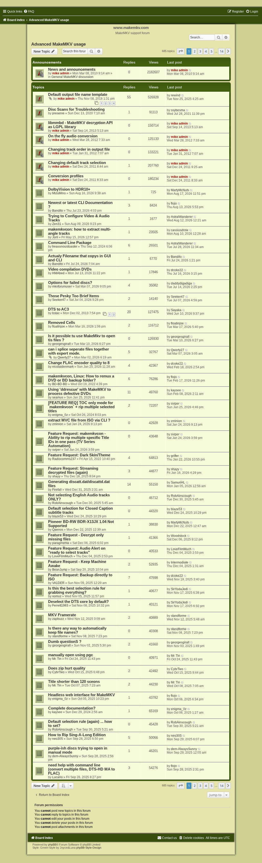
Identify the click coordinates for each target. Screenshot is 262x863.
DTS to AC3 (58, 309)
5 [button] (211, 51)
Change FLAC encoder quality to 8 (79, 363)
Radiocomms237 (64, 459)
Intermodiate (179, 562)
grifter (175, 456)
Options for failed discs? (70, 283)
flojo (174, 203)
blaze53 (57, 516)
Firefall (57, 489)
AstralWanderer (182, 217)
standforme (179, 616)
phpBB (52, 844)
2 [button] (194, 51)
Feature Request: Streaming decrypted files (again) (73, 470)
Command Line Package (69, 243)
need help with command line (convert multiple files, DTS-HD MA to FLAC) (81, 769)
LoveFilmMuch (62, 556)
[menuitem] (29, 11)
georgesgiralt (61, 344)
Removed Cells (61, 323)
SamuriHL (178, 482)
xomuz (56, 596)
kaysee (176, 390)
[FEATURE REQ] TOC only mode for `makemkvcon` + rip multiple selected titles (81, 407)
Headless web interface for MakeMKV (81, 695)
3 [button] (200, 51)
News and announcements (71, 69)
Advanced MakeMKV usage (58, 44)
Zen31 (56, 224)
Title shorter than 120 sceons (74, 682)
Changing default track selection (77, 163)
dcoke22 (177, 270)
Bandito (57, 210)
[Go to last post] (190, 70)
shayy (56, 476)
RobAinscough (62, 503)
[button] (180, 51)
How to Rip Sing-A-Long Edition (77, 735)
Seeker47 (59, 300)
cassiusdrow (179, 230)
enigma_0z (60, 415)
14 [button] (221, 51)
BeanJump (59, 569)
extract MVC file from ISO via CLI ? (79, 420)
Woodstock (178, 536)
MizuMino (59, 193)
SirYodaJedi (179, 589)
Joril (55, 237)
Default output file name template (77, 95)
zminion (57, 424)
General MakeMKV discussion (72, 77)
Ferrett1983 (60, 605)
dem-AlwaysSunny (65, 756)
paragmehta (60, 543)
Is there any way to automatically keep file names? (77, 630)
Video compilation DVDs (70, 269)
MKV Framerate (62, 615)
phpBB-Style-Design (88, 847)
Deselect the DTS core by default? (78, 602)
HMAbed (58, 273)
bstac (56, 313)
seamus (57, 397)
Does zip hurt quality (66, 668)
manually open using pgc (70, 655)
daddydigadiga (181, 283)
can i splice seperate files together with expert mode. (78, 351)
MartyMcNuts (180, 190)
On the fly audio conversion (72, 136)
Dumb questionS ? (64, 642)
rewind (175, 95)
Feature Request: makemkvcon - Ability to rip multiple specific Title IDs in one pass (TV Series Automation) (78, 440)
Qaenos (57, 529)
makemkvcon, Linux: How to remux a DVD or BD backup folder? (81, 378)
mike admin (60, 73)
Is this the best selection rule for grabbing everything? (76, 590)
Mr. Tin (56, 659)
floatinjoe (58, 326)
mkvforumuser (62, 286)
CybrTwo (58, 672)
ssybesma (178, 110)
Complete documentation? (71, 708)
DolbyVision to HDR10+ (69, 189)
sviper (175, 403)
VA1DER (58, 583)
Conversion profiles (65, 176)
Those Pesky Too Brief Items (73, 296)
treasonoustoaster (64, 246)
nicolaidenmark (63, 366)
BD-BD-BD (59, 384)
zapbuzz (58, 619)
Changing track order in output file (79, 149)
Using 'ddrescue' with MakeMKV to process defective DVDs (79, 391)
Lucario (57, 777)
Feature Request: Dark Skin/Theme (79, 455)
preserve (58, 113)
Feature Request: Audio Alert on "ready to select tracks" (76, 550)
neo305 (57, 739)
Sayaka (176, 310)
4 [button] (206, 51)
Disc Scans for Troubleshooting (76, 109)
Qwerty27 (64, 357)
